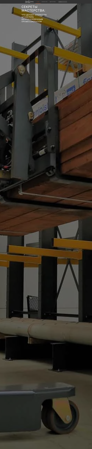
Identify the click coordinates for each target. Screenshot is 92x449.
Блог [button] (38, 1)
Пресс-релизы (53, 1)
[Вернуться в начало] (29, 2)
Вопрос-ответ (45, 1)
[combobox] (62, 2)
